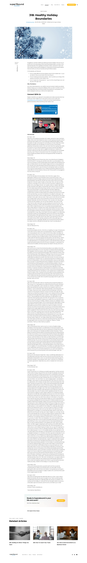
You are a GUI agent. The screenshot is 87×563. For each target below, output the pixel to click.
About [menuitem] (30, 554)
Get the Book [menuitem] (39, 554)
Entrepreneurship (30, 22)
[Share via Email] (17, 70)
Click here (60, 500)
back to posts (44, 11)
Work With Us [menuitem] (25, 554)
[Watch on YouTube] (77, 555)
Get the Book (71, 4)
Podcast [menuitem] (34, 554)
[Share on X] (17, 65)
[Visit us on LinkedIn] (75, 555)
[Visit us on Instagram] (72, 555)
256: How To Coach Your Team (41, 542)
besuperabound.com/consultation (35, 100)
